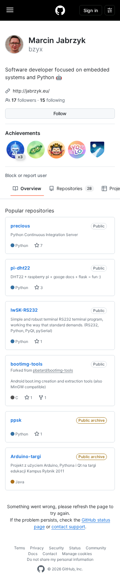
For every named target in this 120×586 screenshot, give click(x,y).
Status (75, 547)
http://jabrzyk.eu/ (31, 90)
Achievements (22, 133)
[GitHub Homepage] (41, 569)
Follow (60, 113)
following (52, 100)
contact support (68, 526)
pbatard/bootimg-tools (53, 370)
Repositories (74, 188)
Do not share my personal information (60, 559)
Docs (32, 553)
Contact (50, 553)
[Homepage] (60, 10)
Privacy (37, 547)
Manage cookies (77, 553)
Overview (30, 188)
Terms (19, 547)
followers (24, 100)
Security (56, 547)
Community (96, 547)
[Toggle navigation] (10, 10)
